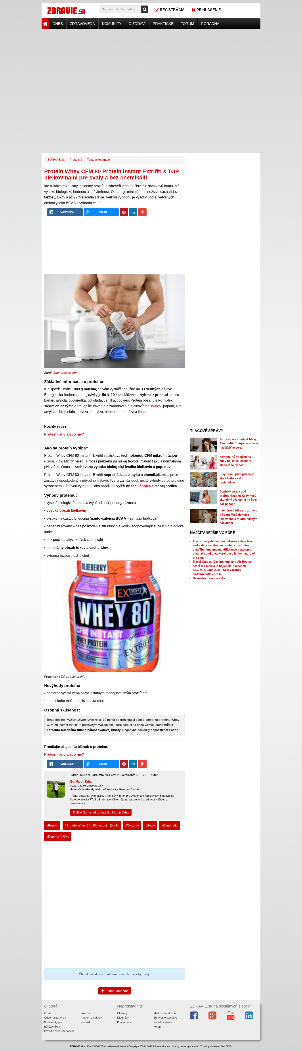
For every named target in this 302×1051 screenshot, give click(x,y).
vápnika (144, 486)
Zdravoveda (82, 24)
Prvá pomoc (124, 1022)
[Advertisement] (151, 60)
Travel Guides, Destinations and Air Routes (222, 561)
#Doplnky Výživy (57, 836)
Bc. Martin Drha (81, 781)
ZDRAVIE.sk (56, 159)
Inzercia (85, 1013)
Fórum (187, 24)
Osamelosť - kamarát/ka (209, 578)
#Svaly (150, 825)
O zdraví (137, 24)
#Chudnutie (169, 825)
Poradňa (210, 24)
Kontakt (85, 1022)
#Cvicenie (132, 825)
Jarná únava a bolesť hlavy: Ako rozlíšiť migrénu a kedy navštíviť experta (239, 443)
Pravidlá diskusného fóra (59, 1031)
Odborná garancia (55, 1017)
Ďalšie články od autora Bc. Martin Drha (101, 812)
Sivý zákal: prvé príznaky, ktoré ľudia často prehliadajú (237, 478)
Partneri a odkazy (91, 1017)
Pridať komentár (116, 991)
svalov (155, 406)
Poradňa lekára (163, 1022)
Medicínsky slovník (165, 1013)
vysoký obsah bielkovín (66, 510)
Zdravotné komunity (165, 1017)
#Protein (52, 825)
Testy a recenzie (98, 159)
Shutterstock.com (65, 372)
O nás (47, 1013)
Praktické (163, 24)
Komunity (111, 24)
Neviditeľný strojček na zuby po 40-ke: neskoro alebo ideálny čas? (235, 461)
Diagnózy (123, 1017)
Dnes (58, 24)
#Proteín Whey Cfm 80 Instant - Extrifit (92, 825)
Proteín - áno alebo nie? (64, 434)
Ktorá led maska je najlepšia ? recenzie (220, 566)
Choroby (122, 1013)
